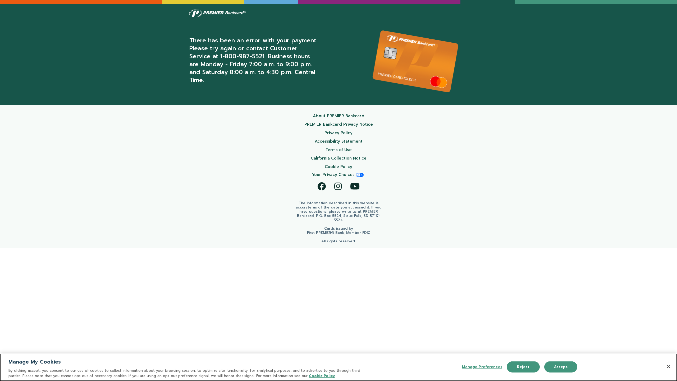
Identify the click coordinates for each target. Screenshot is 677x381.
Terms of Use (351, 150)
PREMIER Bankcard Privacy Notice (340, 124)
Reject (523, 366)
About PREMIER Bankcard (345, 116)
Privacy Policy (350, 133)
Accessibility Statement (346, 141)
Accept (561, 366)
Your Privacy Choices (334, 175)
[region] (338, 367)
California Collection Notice (344, 158)
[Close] (668, 367)
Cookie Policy (351, 167)
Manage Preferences (482, 366)
